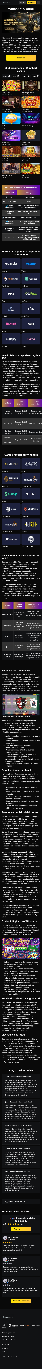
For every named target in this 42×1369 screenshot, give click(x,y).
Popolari (4, 76)
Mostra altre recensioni (21, 1301)
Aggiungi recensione (21, 1229)
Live (14, 76)
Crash (24, 76)
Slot (34, 76)
